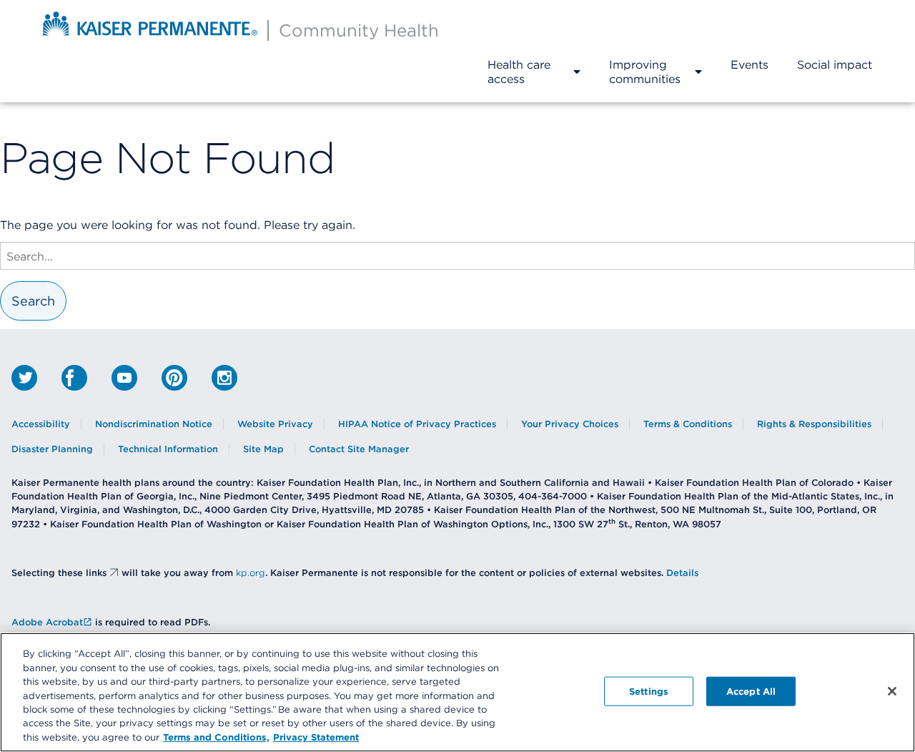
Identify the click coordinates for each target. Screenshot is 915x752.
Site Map (263, 449)
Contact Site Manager (359, 449)
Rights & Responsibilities (814, 424)
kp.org (250, 573)
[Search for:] (457, 256)
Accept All (751, 690)
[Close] (892, 691)
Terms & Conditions (687, 424)
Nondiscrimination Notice (153, 424)
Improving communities (645, 71)
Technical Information (168, 449)
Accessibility (40, 424)
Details (682, 573)
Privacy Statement (316, 737)
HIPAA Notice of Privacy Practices (417, 424)
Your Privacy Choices (569, 424)
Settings (648, 690)
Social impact (834, 64)
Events (749, 64)
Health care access (519, 71)
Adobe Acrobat (47, 622)
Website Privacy (275, 424)
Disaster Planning (52, 449)
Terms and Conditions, (216, 737)
